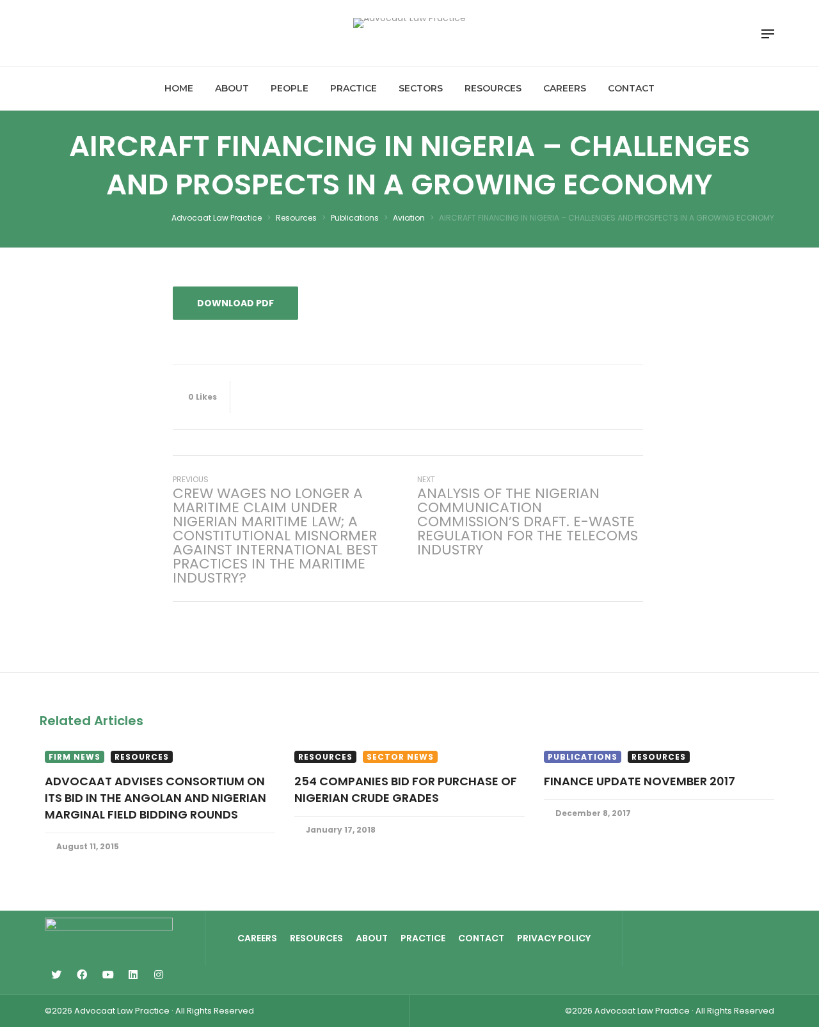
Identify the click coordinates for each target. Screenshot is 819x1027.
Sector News (400, 756)
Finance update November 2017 (639, 781)
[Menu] (767, 34)
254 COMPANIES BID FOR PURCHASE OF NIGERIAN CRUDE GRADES (405, 789)
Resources (142, 756)
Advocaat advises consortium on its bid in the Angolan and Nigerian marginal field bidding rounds (155, 797)
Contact (481, 938)
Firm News (74, 756)
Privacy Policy (554, 938)
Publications (582, 756)
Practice (423, 938)
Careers (257, 938)
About (372, 938)
